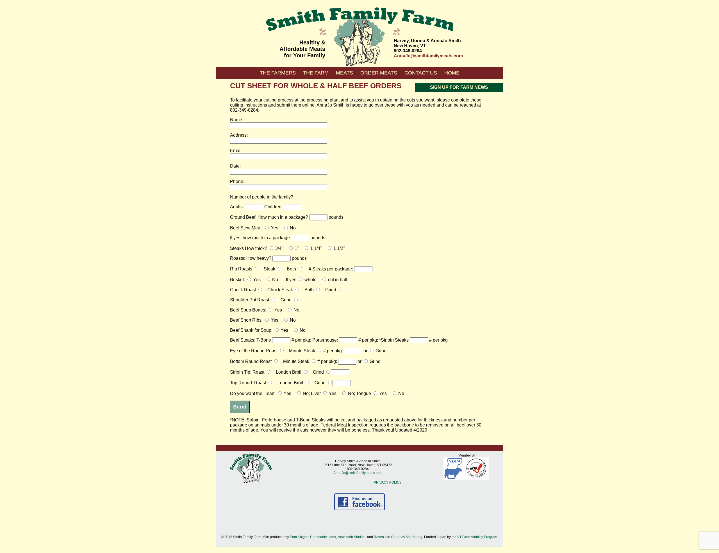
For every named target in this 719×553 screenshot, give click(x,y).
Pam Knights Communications (313, 537)
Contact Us (420, 73)
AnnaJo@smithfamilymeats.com (428, 55)
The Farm (316, 73)
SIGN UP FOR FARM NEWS (459, 87)
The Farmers (278, 73)
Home (451, 73)
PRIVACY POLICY (388, 482)
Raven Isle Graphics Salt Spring (398, 537)
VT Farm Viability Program (477, 537)
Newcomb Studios (351, 537)
